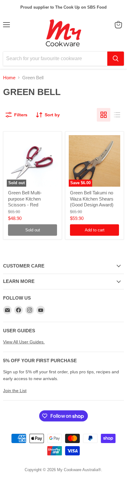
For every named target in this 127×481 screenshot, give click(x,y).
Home (9, 77)
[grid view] (103, 115)
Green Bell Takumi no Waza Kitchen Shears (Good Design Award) (91, 198)
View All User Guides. (24, 341)
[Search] (115, 59)
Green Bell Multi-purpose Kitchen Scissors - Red (25, 198)
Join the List (15, 390)
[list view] (117, 115)
